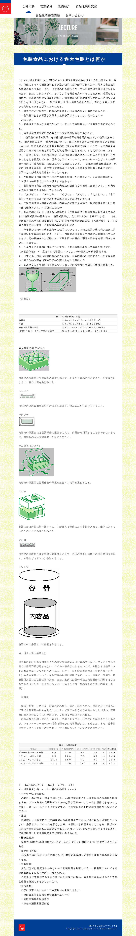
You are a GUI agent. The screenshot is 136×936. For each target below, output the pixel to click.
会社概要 (29, 6)
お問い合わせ (75, 15)
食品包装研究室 (86, 6)
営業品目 (46, 6)
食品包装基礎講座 (48, 15)
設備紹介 (64, 6)
